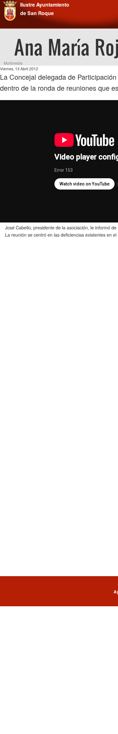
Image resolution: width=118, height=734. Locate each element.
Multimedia (13, 63)
